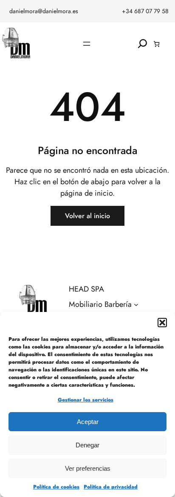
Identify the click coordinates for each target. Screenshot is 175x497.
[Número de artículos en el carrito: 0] (156, 44)
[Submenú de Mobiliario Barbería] (136, 304)
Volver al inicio (87, 216)
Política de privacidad (111, 487)
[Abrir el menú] (87, 44)
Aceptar (88, 421)
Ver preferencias (87, 468)
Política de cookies (56, 487)
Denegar (87, 445)
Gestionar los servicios (85, 400)
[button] (162, 322)
